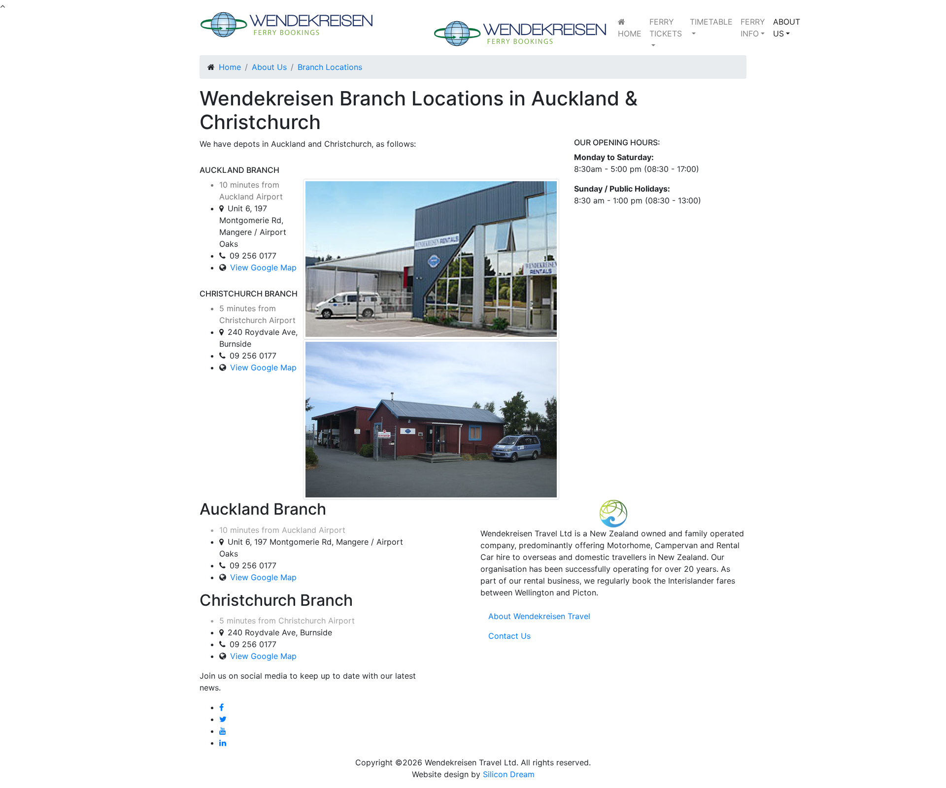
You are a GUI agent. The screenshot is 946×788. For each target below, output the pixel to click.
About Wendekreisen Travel (539, 616)
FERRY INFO (753, 27)
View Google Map (263, 267)
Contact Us (509, 636)
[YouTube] (222, 731)
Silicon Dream (509, 774)
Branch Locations (330, 67)
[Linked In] (222, 743)
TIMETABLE (711, 22)
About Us (269, 67)
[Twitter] (223, 719)
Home (230, 67)
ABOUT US (786, 27)
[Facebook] (221, 707)
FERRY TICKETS (665, 27)
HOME (630, 33)
